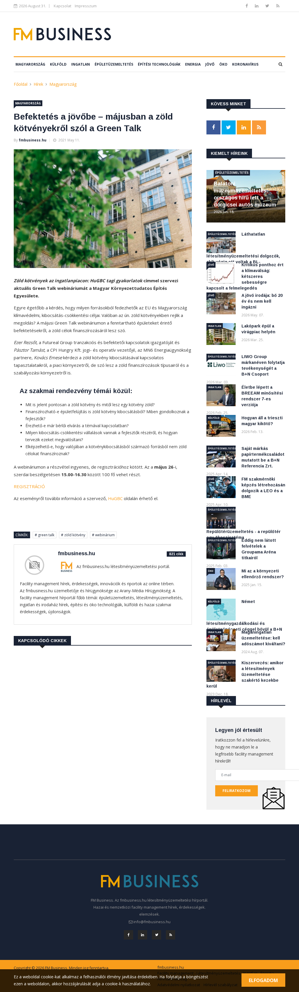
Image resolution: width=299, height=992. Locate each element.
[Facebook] (247, 5)
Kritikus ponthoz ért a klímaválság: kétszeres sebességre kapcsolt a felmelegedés (245, 276)
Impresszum (86, 5)
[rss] (277, 5)
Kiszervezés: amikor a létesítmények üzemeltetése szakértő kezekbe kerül (245, 674)
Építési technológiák (159, 64)
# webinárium (103, 534)
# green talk (44, 534)
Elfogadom (263, 980)
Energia (193, 64)
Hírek (38, 84)
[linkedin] (257, 5)
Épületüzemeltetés (114, 64)
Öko (223, 64)
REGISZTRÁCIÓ (29, 486)
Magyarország (30, 64)
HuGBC (115, 498)
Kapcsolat (62, 5)
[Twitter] (267, 5)
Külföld (58, 64)
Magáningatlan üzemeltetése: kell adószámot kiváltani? (263, 638)
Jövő (210, 64)
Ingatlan (80, 64)
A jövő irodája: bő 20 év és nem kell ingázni (262, 301)
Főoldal (20, 84)
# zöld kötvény (73, 534)
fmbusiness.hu (32, 140)
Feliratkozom (236, 790)
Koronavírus (245, 64)
